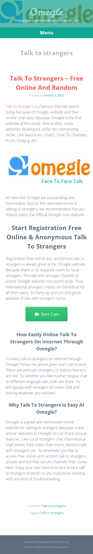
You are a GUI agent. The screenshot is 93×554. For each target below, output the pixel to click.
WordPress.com (57, 547)
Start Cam (49, 314)
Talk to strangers (19, 106)
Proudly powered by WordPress (46, 542)
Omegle (46, 11)
